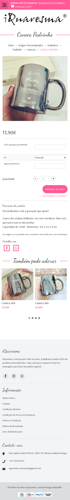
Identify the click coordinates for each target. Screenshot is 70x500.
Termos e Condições (11, 420)
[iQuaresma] (35, 19)
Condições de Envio (11, 409)
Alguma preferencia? (12, 163)
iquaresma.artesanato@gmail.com (25, 468)
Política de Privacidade (12, 426)
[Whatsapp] (22, 376)
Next (60, 284)
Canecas (31, 49)
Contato (6, 403)
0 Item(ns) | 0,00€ (23, 6)
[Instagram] (14, 376)
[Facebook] (6, 247)
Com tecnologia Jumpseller (49, 487)
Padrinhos (53, 45)
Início (11, 45)
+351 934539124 (16, 460)
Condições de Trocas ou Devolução (18, 414)
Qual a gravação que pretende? (15, 144)
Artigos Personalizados (30, 45)
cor (5, 157)
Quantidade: (8, 179)
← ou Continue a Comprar (52, 195)
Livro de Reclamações (12, 431)
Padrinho (17, 49)
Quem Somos (8, 397)
